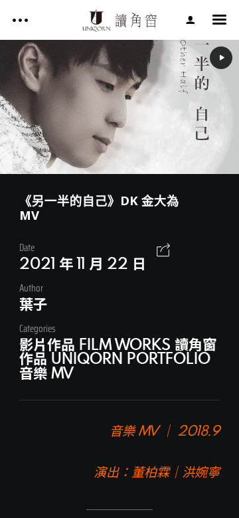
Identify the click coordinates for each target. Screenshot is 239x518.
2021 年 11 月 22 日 (82, 263)
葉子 (33, 303)
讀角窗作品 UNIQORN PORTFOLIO (117, 351)
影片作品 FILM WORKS (95, 344)
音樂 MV (46, 372)
